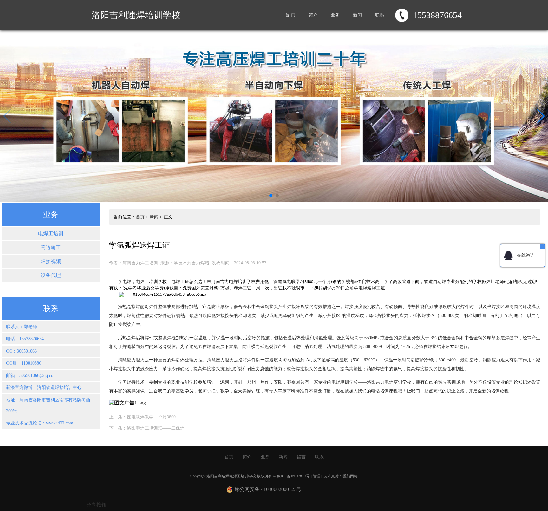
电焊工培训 (50, 233)
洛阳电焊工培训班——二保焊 (156, 428)
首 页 (290, 15)
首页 (140, 217)
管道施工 (51, 247)
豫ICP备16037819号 (293, 476)
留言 (301, 457)
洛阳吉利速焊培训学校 (136, 15)
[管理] (316, 476)
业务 (335, 15)
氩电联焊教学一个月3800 (151, 417)
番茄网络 (350, 476)
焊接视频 (51, 261)
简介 (313, 15)
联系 (379, 15)
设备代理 (51, 275)
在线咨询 (526, 255)
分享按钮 (96, 505)
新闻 (357, 15)
